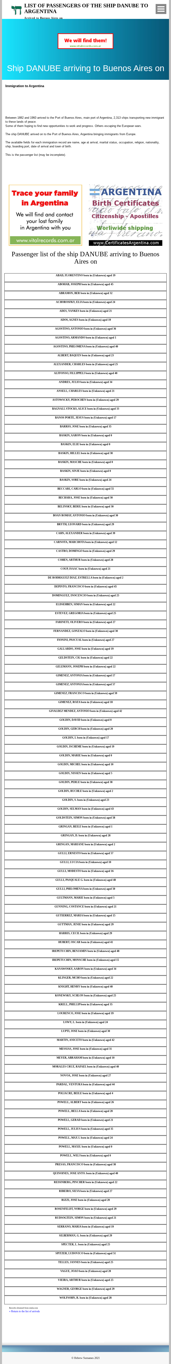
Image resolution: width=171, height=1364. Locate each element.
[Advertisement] (87, 101)
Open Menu (161, 9)
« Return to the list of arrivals (24, 1311)
